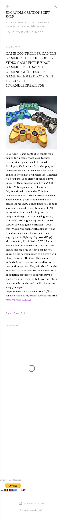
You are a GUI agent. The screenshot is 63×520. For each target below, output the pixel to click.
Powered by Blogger (34, 503)
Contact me (24, 32)
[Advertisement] (31, 439)
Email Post (19, 313)
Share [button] (8, 313)
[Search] (55, 5)
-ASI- (40, 510)
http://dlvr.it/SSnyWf (18, 299)
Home (10, 32)
